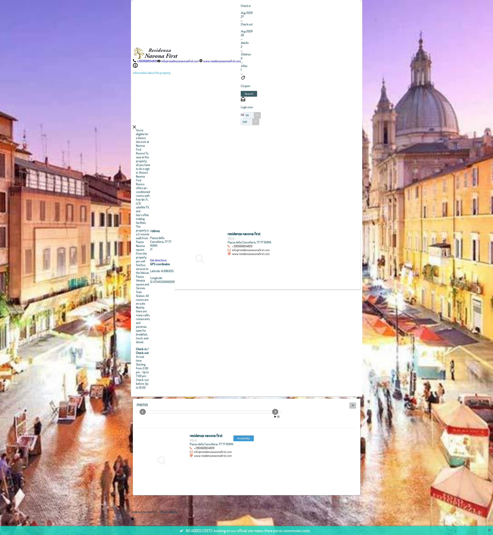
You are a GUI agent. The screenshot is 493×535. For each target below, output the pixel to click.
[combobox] (252, 115)
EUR (245, 122)
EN (247, 115)
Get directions (158, 260)
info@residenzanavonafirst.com (251, 250)
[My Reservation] (243, 100)
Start (275, 417)
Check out (247, 24)
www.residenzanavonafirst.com (251, 254)
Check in (246, 6)
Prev (143, 412)
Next (275, 412)
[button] (249, 94)
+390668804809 (242, 246)
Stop (278, 417)
